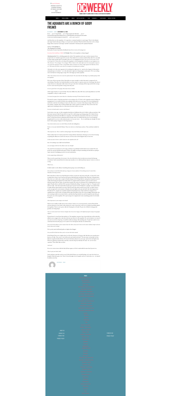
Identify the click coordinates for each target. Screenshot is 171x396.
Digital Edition (111, 18)
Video (85, 391)
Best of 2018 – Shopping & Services (86, 293)
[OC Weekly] (55, 3)
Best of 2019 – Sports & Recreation (86, 310)
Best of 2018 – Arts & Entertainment (86, 286)
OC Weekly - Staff (52, 32)
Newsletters (85, 355)
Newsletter (85, 353)
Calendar (85, 313)
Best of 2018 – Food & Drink (86, 291)
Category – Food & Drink (85, 334)
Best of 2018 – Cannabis (86, 289)
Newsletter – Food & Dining (86, 367)
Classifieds (85, 341)
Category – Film (85, 332)
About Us (62, 330)
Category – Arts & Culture (85, 327)
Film (89, 18)
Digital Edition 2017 (86, 348)
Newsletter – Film (86, 364)
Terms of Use (61, 336)
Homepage (85, 350)
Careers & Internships (85, 324)
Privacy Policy (60, 338)
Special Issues (85, 381)
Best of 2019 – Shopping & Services (86, 308)
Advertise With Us (85, 280)
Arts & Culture (80, 18)
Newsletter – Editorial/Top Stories (86, 359)
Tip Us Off (85, 388)
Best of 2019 (85, 299)
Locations (86, 317)
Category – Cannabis (85, 329)
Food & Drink (65, 18)
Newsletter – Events (86, 362)
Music (73, 18)
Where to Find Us (85, 393)
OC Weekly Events (86, 374)
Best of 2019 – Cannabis (86, 303)
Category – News (85, 339)
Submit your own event (85, 383)
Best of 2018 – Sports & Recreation (86, 296)
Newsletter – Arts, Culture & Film (86, 357)
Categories (86, 315)
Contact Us (61, 333)
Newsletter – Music (86, 369)
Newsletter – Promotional (86, 371)
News (57, 18)
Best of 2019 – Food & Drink (86, 305)
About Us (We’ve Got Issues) (85, 277)
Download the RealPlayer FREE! (55, 53)
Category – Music (85, 336)
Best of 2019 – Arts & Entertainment (86, 300)
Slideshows (103, 18)
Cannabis (94, 18)
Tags (86, 322)
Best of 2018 (85, 284)
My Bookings (86, 319)
